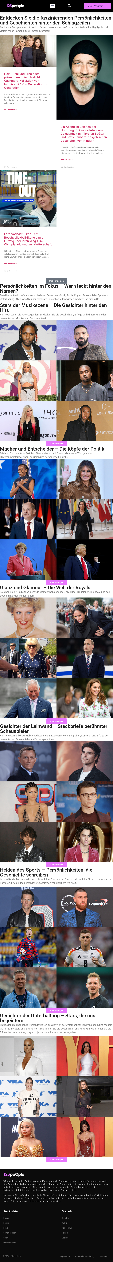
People (65, 1232)
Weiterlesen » (10, 110)
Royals (6, 1228)
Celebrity (66, 1218)
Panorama (67, 1228)
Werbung (103, 1256)
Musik (6, 1218)
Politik (6, 1223)
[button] (52, 6)
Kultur (64, 1223)
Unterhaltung (9, 1242)
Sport (6, 1237)
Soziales (65, 1237)
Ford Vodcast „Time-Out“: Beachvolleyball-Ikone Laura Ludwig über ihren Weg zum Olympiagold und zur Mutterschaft (28, 239)
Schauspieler (9, 1232)
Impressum (65, 1256)
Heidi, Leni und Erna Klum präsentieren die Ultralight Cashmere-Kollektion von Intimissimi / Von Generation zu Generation (26, 80)
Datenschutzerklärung (84, 1256)
